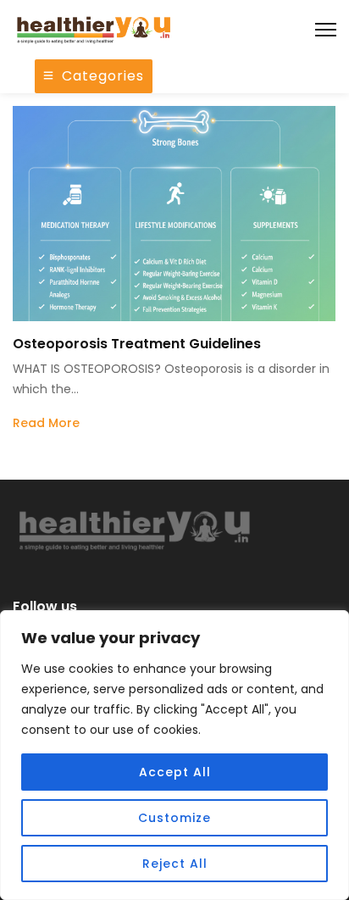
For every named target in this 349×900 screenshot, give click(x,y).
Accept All (175, 772)
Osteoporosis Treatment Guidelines (137, 343)
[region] (174, 755)
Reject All (175, 863)
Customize (174, 817)
